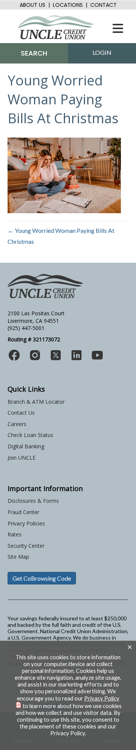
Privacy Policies (26, 523)
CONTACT (103, 5)
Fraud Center (23, 512)
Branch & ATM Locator (36, 401)
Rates (15, 534)
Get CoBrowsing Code (41, 578)
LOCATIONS (68, 5)
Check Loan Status (30, 435)
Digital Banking (26, 446)
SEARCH (34, 53)
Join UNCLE (22, 457)
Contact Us (21, 412)
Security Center (26, 545)
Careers (17, 424)
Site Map (18, 556)
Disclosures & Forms (33, 500)
